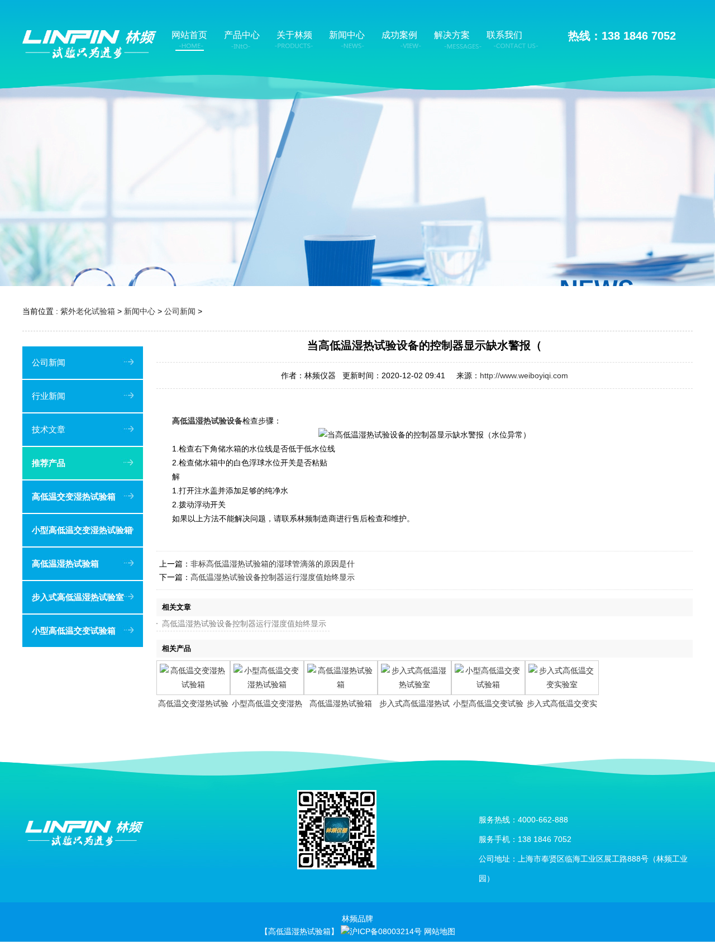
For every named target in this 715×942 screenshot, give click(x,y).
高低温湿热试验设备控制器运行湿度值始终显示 (272, 577)
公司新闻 (180, 311)
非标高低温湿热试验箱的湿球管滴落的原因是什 (272, 563)
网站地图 (439, 931)
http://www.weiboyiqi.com (524, 375)
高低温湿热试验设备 (207, 420)
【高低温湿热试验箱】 (299, 931)
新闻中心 (139, 311)
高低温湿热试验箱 (340, 703)
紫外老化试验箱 (87, 311)
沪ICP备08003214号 (386, 931)
